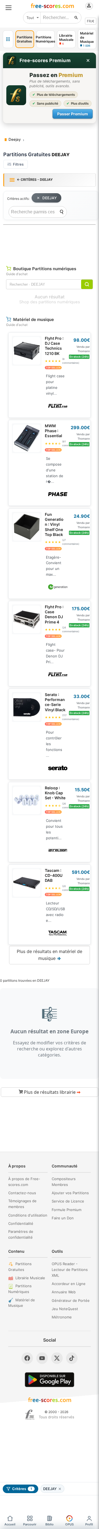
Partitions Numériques (20, 1289)
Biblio (49, 1524)
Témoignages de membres (22, 1204)
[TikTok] (72, 1358)
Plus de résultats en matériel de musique (49, 955)
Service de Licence (68, 1201)
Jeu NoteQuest (65, 1309)
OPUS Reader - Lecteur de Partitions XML (70, 1270)
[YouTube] (42, 1358)
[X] (57, 1358)
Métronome (62, 1317)
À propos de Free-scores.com (24, 1182)
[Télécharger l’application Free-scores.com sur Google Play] (49, 1379)
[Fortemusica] (30, 1414)
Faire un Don (63, 1218)
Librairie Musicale (30, 1278)
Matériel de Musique (21, 1303)
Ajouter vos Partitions (70, 1193)
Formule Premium (66, 1209)
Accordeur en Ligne (69, 1283)
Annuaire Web (64, 1292)
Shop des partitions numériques (49, 301)
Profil (89, 1524)
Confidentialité (20, 1223)
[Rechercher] (76, 17)
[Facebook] (27, 1358)
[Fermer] (88, 60)
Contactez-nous (22, 1193)
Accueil (9, 1524)
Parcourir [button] (29, 1524)
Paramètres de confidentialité (20, 1234)
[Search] (62, 211)
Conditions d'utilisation (27, 1215)
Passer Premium (72, 114)
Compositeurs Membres (64, 1182)
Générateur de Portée (71, 1300)
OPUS (69, 1524)
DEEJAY (49, 198)
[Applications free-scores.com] (8, 39)
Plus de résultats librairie (51, 1092)
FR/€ (90, 21)
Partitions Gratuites (20, 1267)
